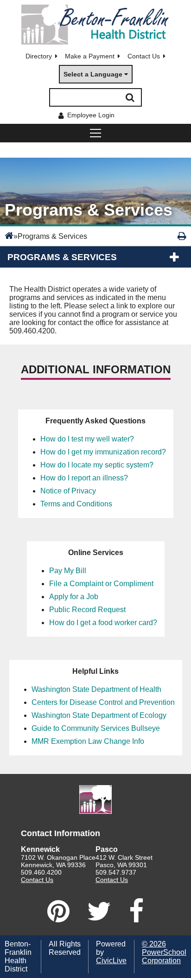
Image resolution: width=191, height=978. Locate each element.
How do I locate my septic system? (96, 465)
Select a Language (93, 74)
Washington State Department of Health (96, 689)
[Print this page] (182, 236)
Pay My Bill (67, 571)
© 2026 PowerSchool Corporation (164, 952)
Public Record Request (87, 610)
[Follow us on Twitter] (99, 911)
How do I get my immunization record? (103, 452)
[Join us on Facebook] (136, 911)
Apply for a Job (73, 597)
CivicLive (111, 961)
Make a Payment (90, 56)
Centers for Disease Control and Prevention (103, 702)
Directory (38, 56)
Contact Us (143, 56)
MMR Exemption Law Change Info (88, 741)
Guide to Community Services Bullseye (96, 728)
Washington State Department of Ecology (99, 715)
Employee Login (91, 115)
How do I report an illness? (84, 478)
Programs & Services (62, 257)
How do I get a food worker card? (103, 622)
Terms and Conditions (76, 504)
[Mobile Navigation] (95, 133)
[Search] (130, 97)
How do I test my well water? (87, 439)
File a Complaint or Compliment (101, 584)
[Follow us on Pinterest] (58, 911)
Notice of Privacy (68, 491)
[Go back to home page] (95, 25)
